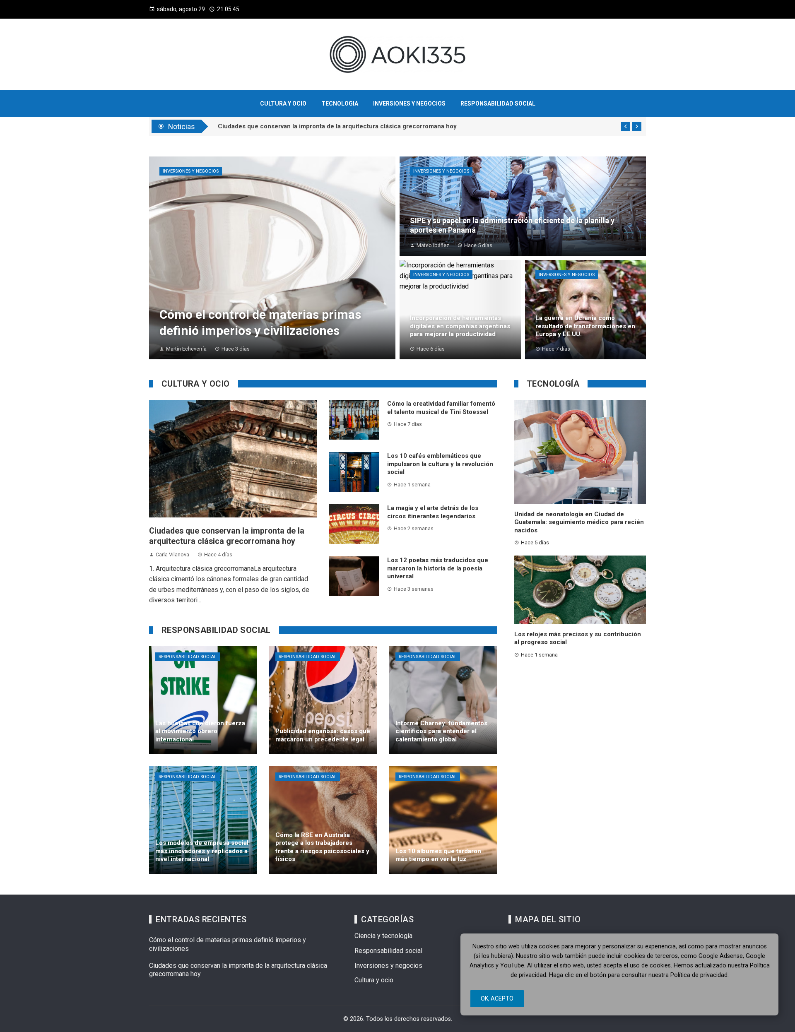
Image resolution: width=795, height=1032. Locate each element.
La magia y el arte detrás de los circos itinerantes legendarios (432, 512)
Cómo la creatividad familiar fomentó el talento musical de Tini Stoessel (441, 408)
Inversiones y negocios (191, 171)
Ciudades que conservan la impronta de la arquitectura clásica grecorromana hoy (337, 126)
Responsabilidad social (188, 656)
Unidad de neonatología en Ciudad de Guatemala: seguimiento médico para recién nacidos (579, 522)
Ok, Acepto (497, 998)
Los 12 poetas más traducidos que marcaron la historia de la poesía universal (437, 568)
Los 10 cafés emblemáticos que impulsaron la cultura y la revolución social (440, 464)
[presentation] (625, 126)
